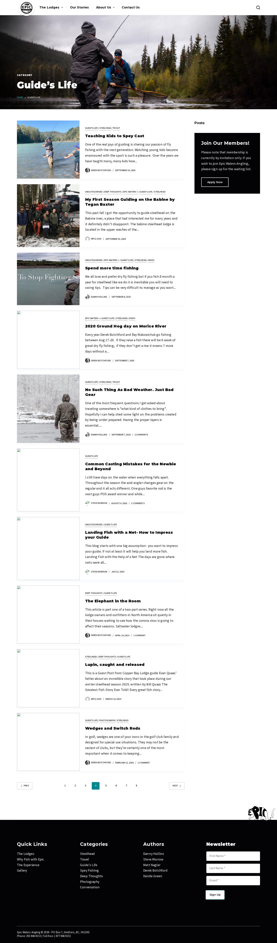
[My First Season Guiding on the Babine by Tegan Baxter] (48, 215)
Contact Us (131, 7)
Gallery (22, 870)
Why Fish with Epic (30, 859)
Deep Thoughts (113, 192)
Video (151, 260)
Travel (84, 859)
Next (175, 786)
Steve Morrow (153, 859)
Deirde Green (152, 876)
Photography (107, 720)
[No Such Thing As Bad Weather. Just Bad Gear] (48, 408)
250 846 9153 (33, 936)
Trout (116, 128)
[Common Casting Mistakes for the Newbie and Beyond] (48, 480)
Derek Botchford (155, 870)
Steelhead (105, 128)
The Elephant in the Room (113, 601)
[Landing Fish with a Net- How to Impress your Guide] (48, 548)
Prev (26, 786)
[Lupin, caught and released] (48, 678)
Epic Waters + (130, 192)
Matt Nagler (151, 865)
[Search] (258, 7)
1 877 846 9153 (62, 936)
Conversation (90, 887)
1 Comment (139, 635)
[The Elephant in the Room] (48, 615)
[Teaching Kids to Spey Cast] (48, 150)
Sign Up (215, 894)
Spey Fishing (89, 870)
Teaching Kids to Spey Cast (114, 136)
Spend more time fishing (112, 268)
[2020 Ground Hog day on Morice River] (48, 340)
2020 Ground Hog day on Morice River (125, 326)
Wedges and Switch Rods (112, 728)
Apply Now (215, 182)
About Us (103, 7)
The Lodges (49, 7)
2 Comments (141, 435)
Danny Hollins (153, 854)
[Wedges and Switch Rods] (48, 742)
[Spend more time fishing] (48, 279)
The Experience (28, 865)
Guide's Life (91, 128)
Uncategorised (94, 192)
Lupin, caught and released (115, 664)
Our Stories (79, 7)
